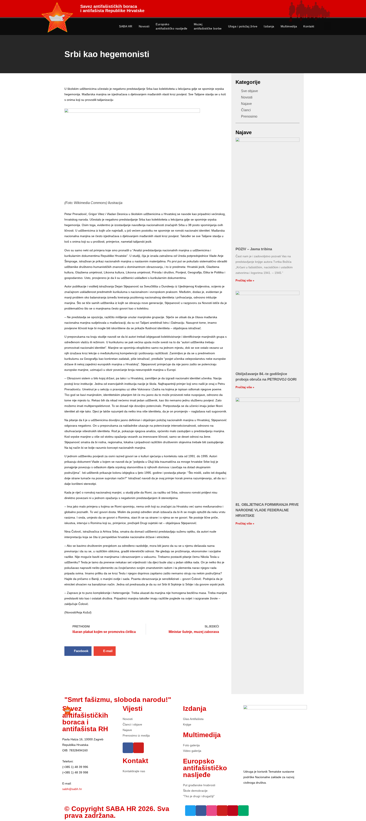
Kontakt (308, 26)
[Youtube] (138, 747)
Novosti (144, 26)
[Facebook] (128, 747)
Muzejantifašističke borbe (208, 26)
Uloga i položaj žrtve (243, 26)
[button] (327, 26)
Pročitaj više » (245, 280)
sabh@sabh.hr (72, 789)
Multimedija (289, 26)
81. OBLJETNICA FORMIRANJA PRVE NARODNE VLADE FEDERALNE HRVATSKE (267, 510)
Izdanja (269, 26)
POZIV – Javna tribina (254, 249)
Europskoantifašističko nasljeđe (171, 26)
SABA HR (125, 26)
